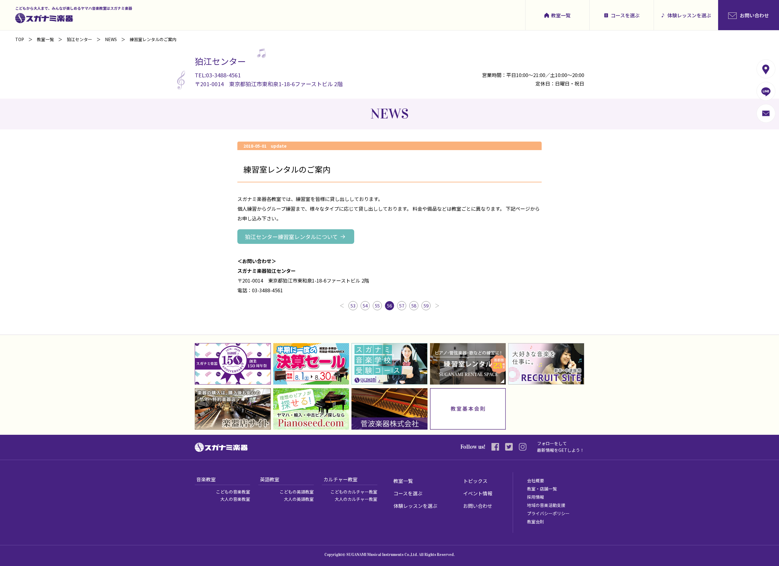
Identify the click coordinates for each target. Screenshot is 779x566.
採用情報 (535, 497)
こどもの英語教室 (297, 492)
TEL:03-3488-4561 (218, 75)
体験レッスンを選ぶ (689, 15)
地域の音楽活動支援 (546, 505)
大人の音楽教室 (235, 499)
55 (377, 305)
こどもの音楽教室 (233, 492)
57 (401, 305)
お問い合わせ (477, 505)
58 (413, 305)
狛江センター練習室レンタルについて (291, 237)
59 (426, 305)
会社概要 (535, 480)
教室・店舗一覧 (542, 489)
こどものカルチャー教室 (353, 492)
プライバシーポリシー (548, 513)
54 (365, 305)
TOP (19, 39)
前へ (342, 305)
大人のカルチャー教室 (356, 499)
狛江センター (79, 39)
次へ (437, 305)
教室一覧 (561, 15)
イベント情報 (477, 493)
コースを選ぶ (625, 15)
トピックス (475, 480)
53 (353, 305)
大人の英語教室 (299, 499)
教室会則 (535, 522)
